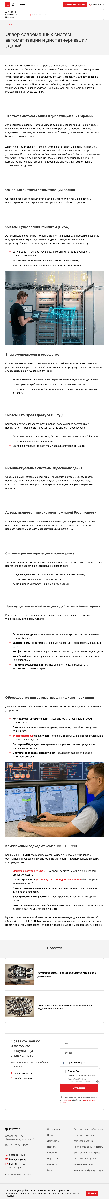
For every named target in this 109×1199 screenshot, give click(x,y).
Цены (50, 1135)
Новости (51, 1146)
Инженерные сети (83, 1164)
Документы (53, 1141)
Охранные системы (84, 1135)
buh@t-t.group (17, 1163)
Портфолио (53, 1158)
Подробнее (11, 1196)
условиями (66, 1100)
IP (14, 735)
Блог (49, 1170)
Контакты (52, 1164)
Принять (92, 1193)
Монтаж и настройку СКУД (29, 871)
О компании (53, 1129)
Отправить (79, 1087)
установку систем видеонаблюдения (58, 879)
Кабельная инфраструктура (88, 1170)
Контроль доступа (83, 1141)
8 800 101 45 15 (23, 1073)
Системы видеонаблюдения (88, 1129)
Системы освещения (85, 1158)
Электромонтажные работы (88, 1152)
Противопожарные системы (89, 1146)
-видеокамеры (24, 735)
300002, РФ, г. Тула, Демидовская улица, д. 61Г (19, 1138)
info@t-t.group (23, 1077)
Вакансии (52, 1152)
